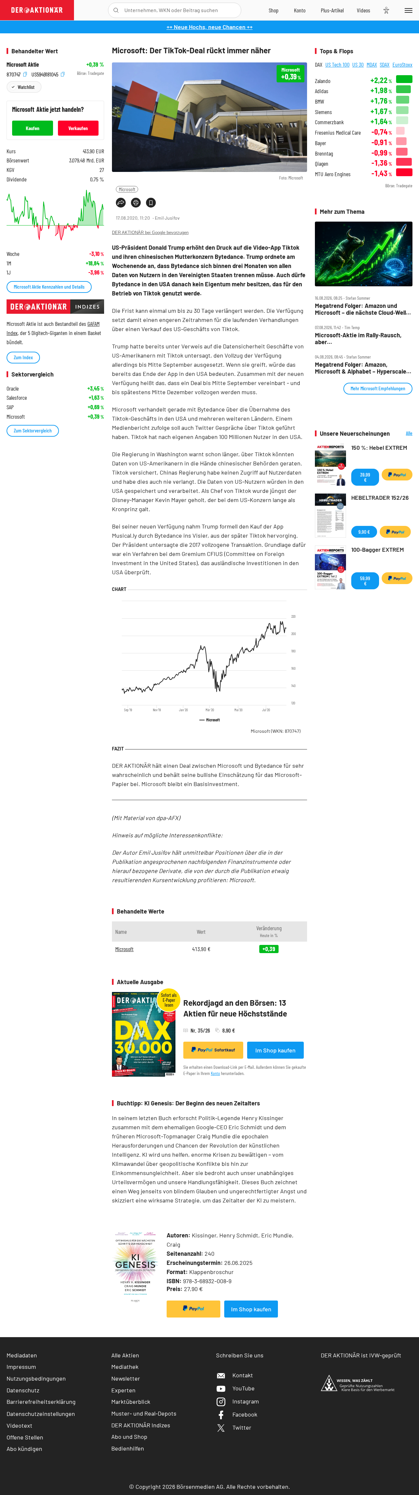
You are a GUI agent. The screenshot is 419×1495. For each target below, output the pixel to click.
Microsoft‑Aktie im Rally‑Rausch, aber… (358, 338)
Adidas (321, 91)
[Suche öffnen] (116, 10)
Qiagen (321, 163)
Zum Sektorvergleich (33, 430)
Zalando (322, 80)
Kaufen (32, 128)
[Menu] (407, 10)
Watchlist (26, 87)
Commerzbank (329, 122)
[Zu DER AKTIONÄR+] (332, 10)
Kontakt (242, 1375)
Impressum (21, 1366)
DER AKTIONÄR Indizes (140, 1425)
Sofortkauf (224, 1049)
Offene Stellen (25, 1437)
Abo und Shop (129, 1436)
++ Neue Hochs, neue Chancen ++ (210, 26)
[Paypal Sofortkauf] (193, 1309)
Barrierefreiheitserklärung (41, 1401)
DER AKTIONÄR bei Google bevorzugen (150, 232)
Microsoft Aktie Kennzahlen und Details (49, 286)
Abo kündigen (24, 1448)
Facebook (244, 1414)
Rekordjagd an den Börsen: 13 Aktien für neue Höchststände (235, 1008)
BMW (319, 101)
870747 (14, 73)
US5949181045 (45, 73)
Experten (123, 1390)
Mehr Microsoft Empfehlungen (378, 388)
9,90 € (364, 532)
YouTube (243, 1388)
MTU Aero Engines (333, 174)
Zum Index (23, 357)
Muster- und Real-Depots (143, 1413)
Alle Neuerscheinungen (402, 433)
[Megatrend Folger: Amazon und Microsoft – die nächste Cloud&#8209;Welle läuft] (363, 254)
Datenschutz (23, 1390)
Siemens (323, 112)
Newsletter (125, 1378)
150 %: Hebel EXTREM (379, 447)
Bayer (320, 143)
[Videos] (363, 10)
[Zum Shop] (273, 10)
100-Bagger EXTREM (377, 549)
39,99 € (365, 477)
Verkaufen (78, 128)
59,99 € (365, 580)
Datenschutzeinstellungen (41, 1413)
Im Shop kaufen (275, 1050)
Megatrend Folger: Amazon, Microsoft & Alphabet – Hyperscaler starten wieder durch (362, 368)
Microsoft (127, 189)
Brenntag (324, 153)
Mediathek (124, 1366)
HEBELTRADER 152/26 (380, 497)
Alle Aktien (125, 1355)
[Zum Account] (299, 10)
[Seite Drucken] (136, 203)
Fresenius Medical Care (338, 132)
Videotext (19, 1425)
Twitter (241, 1427)
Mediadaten (22, 1355)
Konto (215, 1073)
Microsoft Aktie (23, 64)
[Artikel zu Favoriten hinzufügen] (151, 203)
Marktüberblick (130, 1401)
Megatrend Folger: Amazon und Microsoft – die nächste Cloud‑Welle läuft (362, 309)
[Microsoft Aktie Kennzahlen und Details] (55, 215)
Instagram (245, 1401)
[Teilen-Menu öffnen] (121, 203)
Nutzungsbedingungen (36, 1378)
